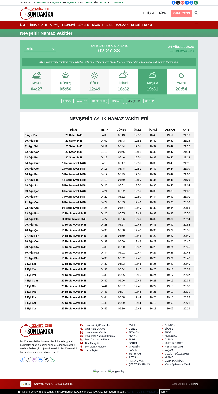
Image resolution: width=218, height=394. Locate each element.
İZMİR (23, 25)
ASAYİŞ (54, 25)
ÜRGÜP (149, 101)
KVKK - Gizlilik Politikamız (143, 391)
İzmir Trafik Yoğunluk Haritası (100, 336)
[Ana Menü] (196, 25)
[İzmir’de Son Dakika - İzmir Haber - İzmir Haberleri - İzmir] (37, 13)
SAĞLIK (133, 350)
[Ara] (196, 13)
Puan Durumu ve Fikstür (97, 339)
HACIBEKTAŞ (99, 101)
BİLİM (132, 339)
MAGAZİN (122, 25)
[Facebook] (22, 359)
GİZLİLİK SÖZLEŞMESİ (177, 353)
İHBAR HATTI (38, 25)
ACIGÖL (67, 101)
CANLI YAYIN (181, 13)
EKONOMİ (68, 25)
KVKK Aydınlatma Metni (177, 364)
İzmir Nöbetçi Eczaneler (97, 325)
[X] (28, 359)
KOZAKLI (117, 101)
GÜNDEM (83, 25)
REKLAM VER (136, 361)
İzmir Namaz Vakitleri (96, 332)
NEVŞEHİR (134, 101)
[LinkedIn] (40, 359)
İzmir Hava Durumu (95, 329)
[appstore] (100, 371)
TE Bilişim (192, 384)
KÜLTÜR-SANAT (174, 343)
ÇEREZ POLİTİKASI (139, 364)
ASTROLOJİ (171, 336)
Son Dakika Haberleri (96, 346)
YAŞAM (169, 350)
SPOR (109, 25)
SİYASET (97, 25)
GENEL (133, 329)
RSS (27, 384)
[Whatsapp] (52, 359)
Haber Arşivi (91, 350)
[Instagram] (34, 359)
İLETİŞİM (148, 13)
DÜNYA (169, 339)
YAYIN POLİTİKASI (175, 361)
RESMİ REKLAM (141, 25)
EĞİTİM (133, 343)
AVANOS (82, 101)
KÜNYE (163, 13)
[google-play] (116, 371)
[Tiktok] (46, 359)
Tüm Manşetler (93, 343)
